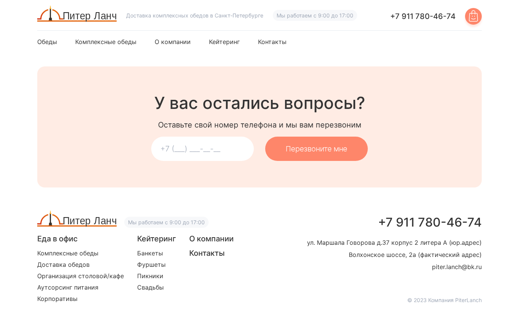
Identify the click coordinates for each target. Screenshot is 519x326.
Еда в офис (57, 238)
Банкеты (150, 253)
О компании (173, 42)
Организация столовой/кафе (80, 276)
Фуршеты (151, 264)
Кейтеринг (224, 42)
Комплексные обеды (105, 42)
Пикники (150, 276)
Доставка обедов (63, 264)
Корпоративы (57, 298)
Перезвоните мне (316, 148)
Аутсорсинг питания (67, 287)
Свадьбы (150, 287)
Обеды (47, 42)
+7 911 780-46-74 (423, 16)
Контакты (272, 42)
